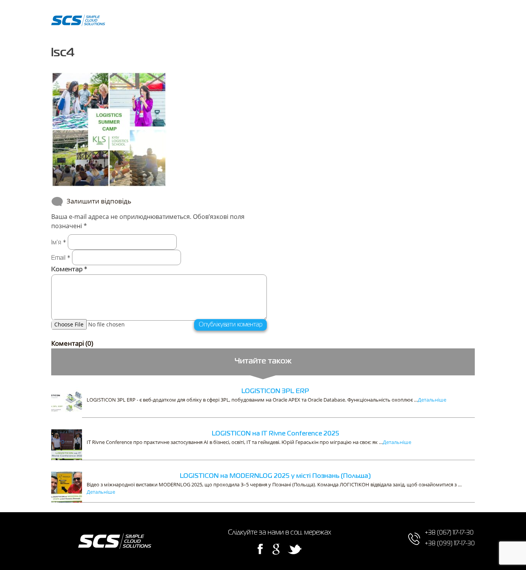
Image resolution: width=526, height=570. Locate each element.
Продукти (160, 22)
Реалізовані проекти (208, 22)
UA (401, 22)
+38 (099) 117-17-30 (447, 28)
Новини (325, 22)
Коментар (69, 269)
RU (386, 22)
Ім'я (58, 242)
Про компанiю (261, 22)
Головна (129, 22)
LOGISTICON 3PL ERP (275, 391)
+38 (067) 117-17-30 (446, 16)
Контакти (356, 22)
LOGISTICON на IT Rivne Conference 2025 (275, 434)
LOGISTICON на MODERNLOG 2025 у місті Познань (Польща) (275, 476)
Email (60, 258)
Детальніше (432, 399)
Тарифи (297, 22)
